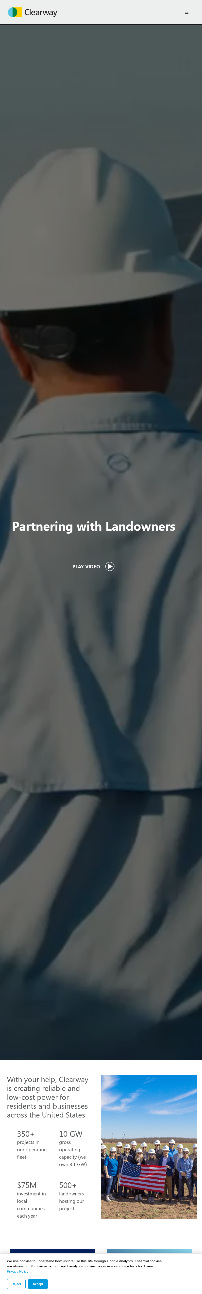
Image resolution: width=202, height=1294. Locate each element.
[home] (32, 12)
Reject (16, 1284)
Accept (38, 1284)
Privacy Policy (17, 1271)
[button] (186, 12)
